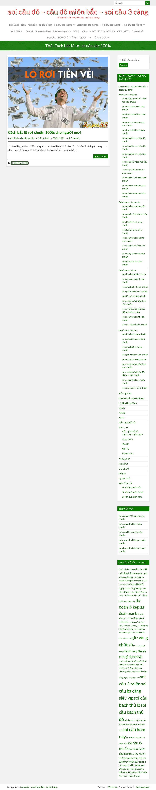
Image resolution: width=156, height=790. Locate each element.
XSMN (85, 31)
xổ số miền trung (132, 776)
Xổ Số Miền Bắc (131, 769)
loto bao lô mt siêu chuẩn (134, 274)
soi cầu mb (135, 748)
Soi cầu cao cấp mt (111, 24)
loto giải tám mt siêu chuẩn (135, 291)
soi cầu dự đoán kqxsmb (135, 720)
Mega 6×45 (127, 439)
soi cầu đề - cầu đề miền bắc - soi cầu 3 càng (29, 138)
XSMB (76, 31)
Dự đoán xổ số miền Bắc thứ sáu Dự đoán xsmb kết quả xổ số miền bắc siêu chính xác (133, 632)
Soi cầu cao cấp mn (133, 24)
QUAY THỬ (85, 37)
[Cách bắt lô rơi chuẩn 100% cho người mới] (58, 92)
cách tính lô (138, 581)
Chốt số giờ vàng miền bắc (130, 569)
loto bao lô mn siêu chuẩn (134, 334)
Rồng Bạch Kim (134, 678)
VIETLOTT (122, 31)
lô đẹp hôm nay (135, 668)
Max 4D (125, 448)
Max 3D (125, 444)
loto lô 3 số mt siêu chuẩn (134, 296)
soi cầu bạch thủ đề (132, 712)
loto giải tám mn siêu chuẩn (135, 354)
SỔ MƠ (74, 37)
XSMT (93, 31)
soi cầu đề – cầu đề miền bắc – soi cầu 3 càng (78, 11)
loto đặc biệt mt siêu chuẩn (135, 286)
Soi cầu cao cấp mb (63, 24)
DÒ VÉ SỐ (63, 37)
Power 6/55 (127, 453)
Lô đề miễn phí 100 (62, 31)
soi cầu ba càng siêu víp (133, 691)
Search (123, 65)
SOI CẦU (51, 37)
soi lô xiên (129, 765)
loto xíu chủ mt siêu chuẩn (134, 324)
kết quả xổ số (140, 661)
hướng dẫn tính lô (126, 661)
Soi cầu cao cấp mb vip (87, 24)
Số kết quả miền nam (132, 496)
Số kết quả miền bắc (131, 487)
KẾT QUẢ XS (17, 31)
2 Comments (74, 138)
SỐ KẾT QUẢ (100, 37)
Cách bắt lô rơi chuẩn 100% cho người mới (44, 132)
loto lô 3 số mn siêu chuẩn (134, 359)
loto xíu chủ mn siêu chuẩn (134, 387)
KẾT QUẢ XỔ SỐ (106, 31)
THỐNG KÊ (137, 31)
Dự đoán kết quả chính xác (38, 31)
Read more (100, 156)
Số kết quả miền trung (132, 492)
